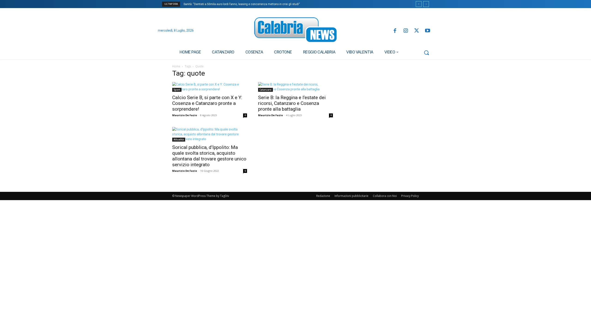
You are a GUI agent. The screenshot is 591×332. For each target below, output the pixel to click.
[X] (416, 31)
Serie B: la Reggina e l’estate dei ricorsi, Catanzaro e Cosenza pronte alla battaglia (292, 103)
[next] (426, 4)
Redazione (323, 196)
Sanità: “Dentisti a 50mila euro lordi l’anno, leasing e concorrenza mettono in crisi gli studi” (242, 4)
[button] (426, 52)
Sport (177, 89)
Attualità (179, 139)
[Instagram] (405, 31)
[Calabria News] (295, 31)
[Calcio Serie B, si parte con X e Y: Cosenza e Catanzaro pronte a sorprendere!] (209, 87)
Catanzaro (265, 89)
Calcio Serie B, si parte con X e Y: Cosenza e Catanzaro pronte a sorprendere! (207, 103)
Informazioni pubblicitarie (351, 196)
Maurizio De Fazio (184, 115)
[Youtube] (427, 31)
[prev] (419, 4)
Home (176, 66)
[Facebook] (394, 31)
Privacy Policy (410, 196)
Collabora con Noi (385, 196)
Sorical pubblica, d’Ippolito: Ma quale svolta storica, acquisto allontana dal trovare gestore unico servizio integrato (209, 156)
